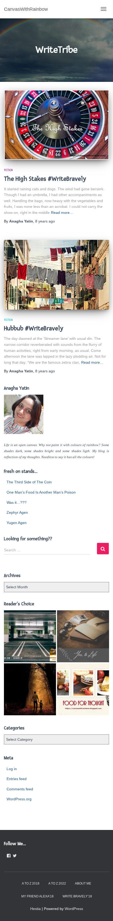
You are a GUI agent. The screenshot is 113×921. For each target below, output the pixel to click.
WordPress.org (19, 799)
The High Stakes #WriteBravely (45, 179)
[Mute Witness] (30, 636)
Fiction (8, 170)
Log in (12, 769)
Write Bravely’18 (77, 896)
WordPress (74, 909)
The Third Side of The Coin (29, 482)
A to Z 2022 (57, 883)
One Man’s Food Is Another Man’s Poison (41, 492)
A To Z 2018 (30, 883)
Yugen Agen (17, 523)
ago (45, 221)
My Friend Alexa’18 (37, 896)
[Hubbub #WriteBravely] (56, 275)
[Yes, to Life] (83, 636)
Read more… (62, 212)
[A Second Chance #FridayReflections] (30, 689)
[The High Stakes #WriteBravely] (56, 125)
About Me (83, 883)
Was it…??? (17, 502)
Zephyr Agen (17, 512)
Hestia (35, 909)
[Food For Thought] (83, 689)
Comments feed (20, 789)
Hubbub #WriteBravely (33, 328)
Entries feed (17, 779)
